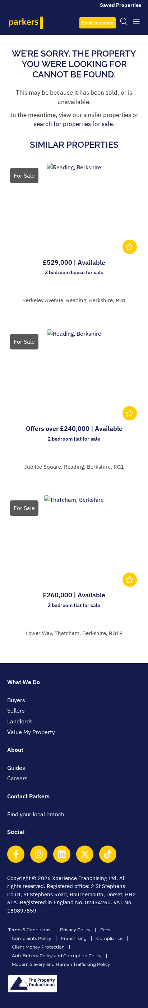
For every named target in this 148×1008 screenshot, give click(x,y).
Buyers (16, 700)
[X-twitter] (84, 854)
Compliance (109, 938)
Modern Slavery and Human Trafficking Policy (61, 964)
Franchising (74, 938)
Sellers (16, 710)
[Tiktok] (107, 854)
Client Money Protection (38, 947)
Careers (17, 778)
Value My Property (31, 732)
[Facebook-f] (15, 854)
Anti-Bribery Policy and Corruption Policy (57, 955)
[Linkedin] (61, 854)
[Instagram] (38, 854)
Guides (16, 767)
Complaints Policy (31, 938)
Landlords (20, 721)
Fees (105, 929)
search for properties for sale (73, 124)
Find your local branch (35, 814)
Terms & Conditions (29, 929)
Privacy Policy (75, 929)
